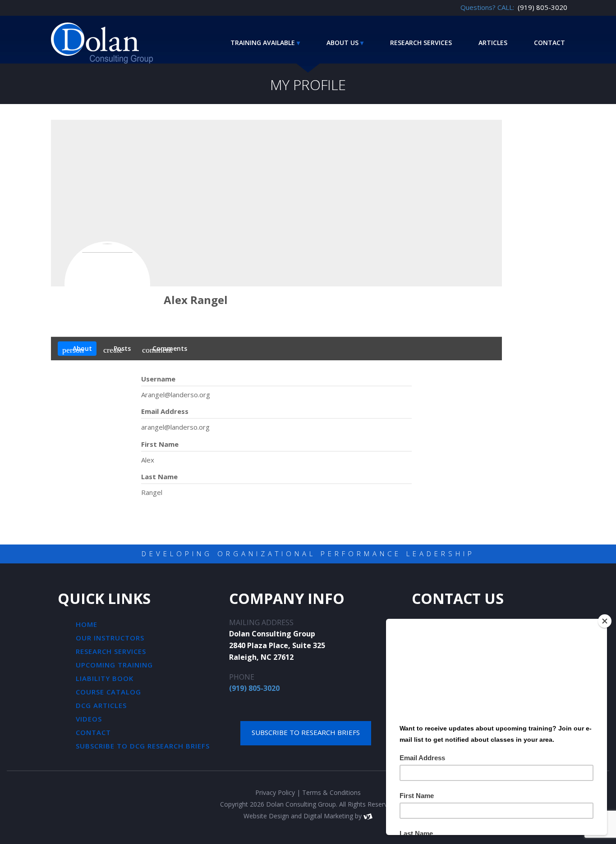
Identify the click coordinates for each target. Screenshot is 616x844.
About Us (342, 42)
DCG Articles (101, 705)
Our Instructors (110, 637)
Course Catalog (108, 691)
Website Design (266, 816)
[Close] (604, 621)
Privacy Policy (275, 792)
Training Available (262, 42)
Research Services (421, 42)
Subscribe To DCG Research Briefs (143, 745)
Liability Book (104, 678)
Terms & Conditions (331, 792)
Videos (89, 718)
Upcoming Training (114, 664)
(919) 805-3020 (254, 688)
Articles (492, 42)
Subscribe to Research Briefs (306, 732)
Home (86, 624)
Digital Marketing (328, 816)
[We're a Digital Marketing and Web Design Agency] (367, 816)
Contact (549, 42)
